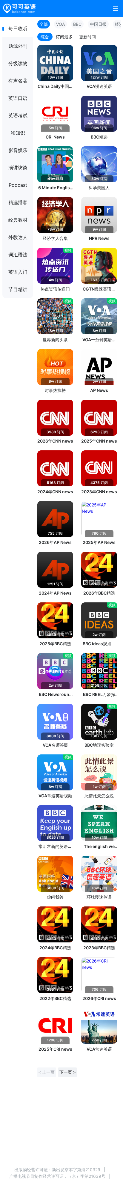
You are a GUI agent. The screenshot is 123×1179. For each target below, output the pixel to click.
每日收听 (17, 28)
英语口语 (17, 98)
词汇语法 (17, 255)
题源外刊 (17, 46)
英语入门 (17, 272)
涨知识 (18, 133)
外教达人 (17, 237)
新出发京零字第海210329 (76, 1169)
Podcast (18, 185)
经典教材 (17, 220)
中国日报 (98, 24)
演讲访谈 (17, 168)
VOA (60, 24)
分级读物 (17, 63)
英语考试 (17, 115)
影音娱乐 (17, 150)
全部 (43, 24)
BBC (77, 24)
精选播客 (17, 202)
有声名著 (17, 81)
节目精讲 (17, 289)
